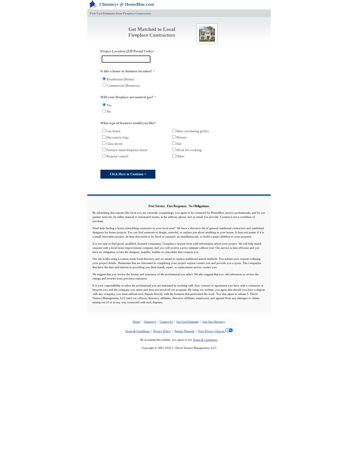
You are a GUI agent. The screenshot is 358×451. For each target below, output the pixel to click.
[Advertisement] (179, 412)
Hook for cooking (189, 150)
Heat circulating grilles (192, 131)
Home (136, 321)
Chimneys (150, 321)
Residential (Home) (120, 79)
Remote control (117, 156)
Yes (109, 105)
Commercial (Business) (123, 85)
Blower (181, 137)
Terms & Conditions (137, 331)
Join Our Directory (213, 321)
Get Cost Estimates (187, 321)
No (109, 111)
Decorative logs (117, 137)
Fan (179, 144)
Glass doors (114, 144)
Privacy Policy (162, 331)
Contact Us (166, 321)
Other (180, 156)
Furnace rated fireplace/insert (127, 150)
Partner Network (184, 331)
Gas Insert (113, 131)
